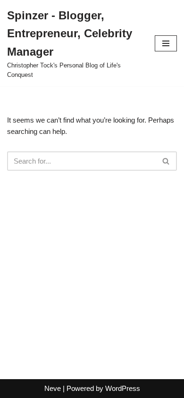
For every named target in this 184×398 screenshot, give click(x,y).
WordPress (122, 388)
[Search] (166, 161)
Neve (52, 388)
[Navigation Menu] (166, 43)
